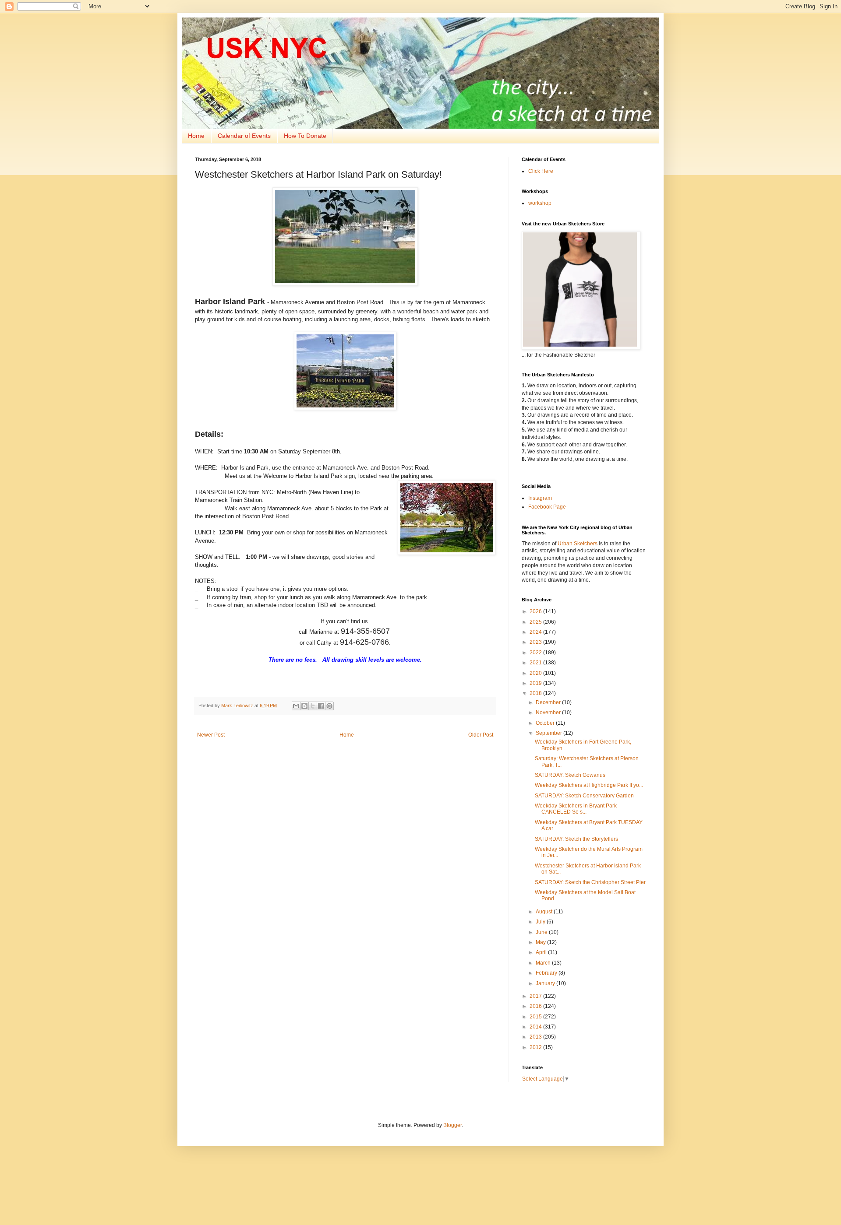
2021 (536, 663)
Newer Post (211, 735)
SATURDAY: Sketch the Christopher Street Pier (590, 882)
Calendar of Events (244, 135)
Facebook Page (547, 507)
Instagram (540, 498)
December (549, 702)
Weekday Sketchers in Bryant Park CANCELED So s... (576, 809)
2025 (536, 622)
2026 (536, 611)
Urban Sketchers (577, 544)
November (549, 712)
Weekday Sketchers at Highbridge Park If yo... (589, 785)
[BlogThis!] (304, 706)
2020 (536, 673)
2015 (536, 1017)
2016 (536, 1006)
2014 (536, 1027)
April (542, 952)
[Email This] (296, 706)
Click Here (540, 171)
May (541, 942)
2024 (536, 632)
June (542, 932)
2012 (536, 1047)
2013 (536, 1037)
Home (196, 135)
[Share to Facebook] (321, 706)
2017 (536, 996)
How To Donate (305, 135)
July (541, 922)
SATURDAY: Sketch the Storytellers (576, 839)
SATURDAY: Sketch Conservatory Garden (584, 796)
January (546, 983)
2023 (536, 642)
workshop (539, 203)
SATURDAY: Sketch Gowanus (570, 775)
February (547, 973)
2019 (536, 683)
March (544, 963)
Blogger (452, 1125)
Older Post (480, 735)
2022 (536, 652)
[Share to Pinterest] (329, 706)
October (546, 723)
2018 (536, 693)
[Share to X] (312, 706)
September (549, 733)
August (545, 912)
